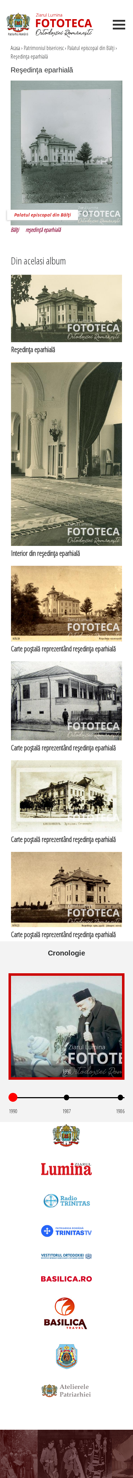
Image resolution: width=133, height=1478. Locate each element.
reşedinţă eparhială (43, 230)
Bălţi (15, 230)
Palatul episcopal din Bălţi (91, 48)
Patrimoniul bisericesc (44, 48)
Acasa (15, 48)
